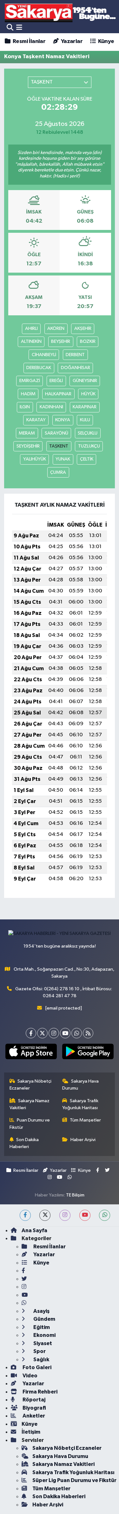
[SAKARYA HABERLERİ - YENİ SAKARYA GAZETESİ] (60, 12)
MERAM (27, 433)
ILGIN (25, 407)
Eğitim (41, 1327)
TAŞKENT (58, 446)
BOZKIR (88, 341)
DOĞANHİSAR (75, 367)
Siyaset (42, 1343)
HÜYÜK (88, 394)
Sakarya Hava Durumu (80, 1085)
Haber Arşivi (83, 1139)
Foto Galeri (36, 1367)
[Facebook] (31, 1033)
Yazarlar (71, 41)
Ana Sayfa (34, 1230)
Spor (39, 1351)
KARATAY (36, 419)
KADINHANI (51, 407)
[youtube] (84, 1215)
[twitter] (44, 1215)
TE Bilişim (75, 1195)
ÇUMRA (58, 472)
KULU (85, 419)
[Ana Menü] (19, 27)
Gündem (43, 1319)
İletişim (31, 1432)
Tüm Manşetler (85, 1120)
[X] (42, 1033)
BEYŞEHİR (60, 341)
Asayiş (41, 1311)
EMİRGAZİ (29, 380)
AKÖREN (55, 328)
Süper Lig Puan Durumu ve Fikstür (74, 1480)
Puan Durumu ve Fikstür (30, 1123)
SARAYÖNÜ (56, 433)
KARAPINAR (84, 407)
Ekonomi (44, 1335)
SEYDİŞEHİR (28, 446)
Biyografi (34, 1408)
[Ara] (10, 27)
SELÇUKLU (87, 433)
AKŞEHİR (82, 328)
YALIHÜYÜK (34, 459)
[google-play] (88, 1053)
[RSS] (88, 1033)
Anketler (33, 1415)
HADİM (28, 394)
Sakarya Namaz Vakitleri (30, 1104)
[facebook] (25, 1215)
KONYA (62, 419)
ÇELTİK (86, 459)
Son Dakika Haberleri (24, 1143)
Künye (105, 41)
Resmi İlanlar (28, 41)
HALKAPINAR (58, 394)
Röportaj (33, 1399)
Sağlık (40, 1359)
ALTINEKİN (31, 341)
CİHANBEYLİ (44, 354)
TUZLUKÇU (89, 446)
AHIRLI (31, 328)
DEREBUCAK (38, 367)
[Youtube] (65, 1033)
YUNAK (63, 459)
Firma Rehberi (39, 1391)
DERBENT (75, 354)
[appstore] (31, 1053)
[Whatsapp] (76, 1033)
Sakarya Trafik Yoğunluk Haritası (80, 1104)
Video (29, 1375)
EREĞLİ (56, 380)
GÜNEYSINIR (85, 380)
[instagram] (64, 1215)
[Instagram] (54, 1033)
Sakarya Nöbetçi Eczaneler (31, 1085)
